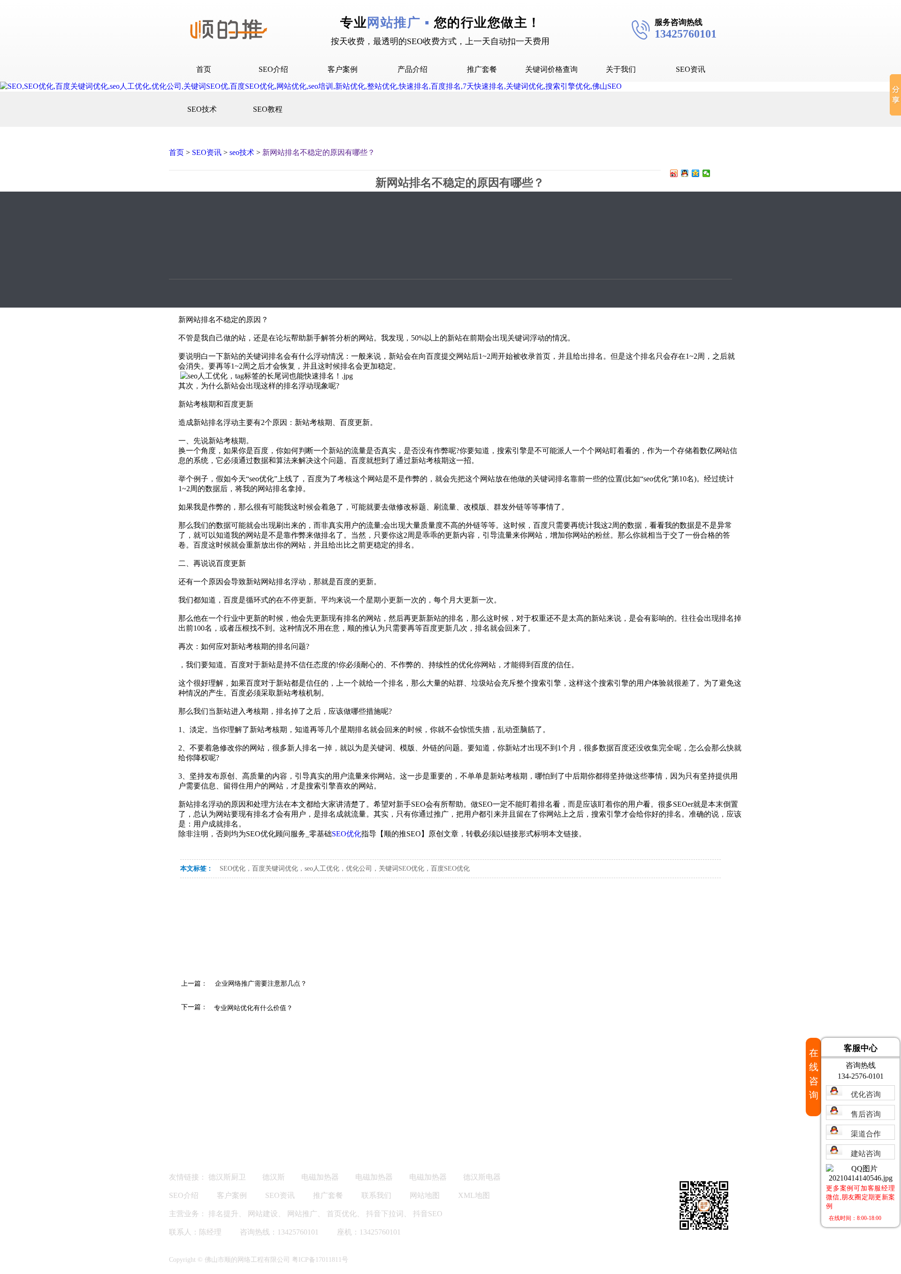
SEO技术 (202, 109)
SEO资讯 (690, 69)
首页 (203, 69)
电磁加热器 (320, 1177)
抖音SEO (428, 1214)
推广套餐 (482, 69)
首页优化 (342, 1214)
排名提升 (223, 1214)
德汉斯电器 (482, 1177)
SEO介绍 (273, 69)
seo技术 (241, 152)
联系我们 (376, 1195)
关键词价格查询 (551, 69)
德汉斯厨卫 (227, 1177)
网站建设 (263, 1214)
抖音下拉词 (385, 1214)
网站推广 (302, 1214)
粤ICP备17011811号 (320, 1259)
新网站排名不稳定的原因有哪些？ (318, 152)
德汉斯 (273, 1177)
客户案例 (343, 69)
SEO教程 (268, 109)
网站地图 (425, 1195)
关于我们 (621, 69)
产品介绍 (412, 69)
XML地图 (474, 1195)
